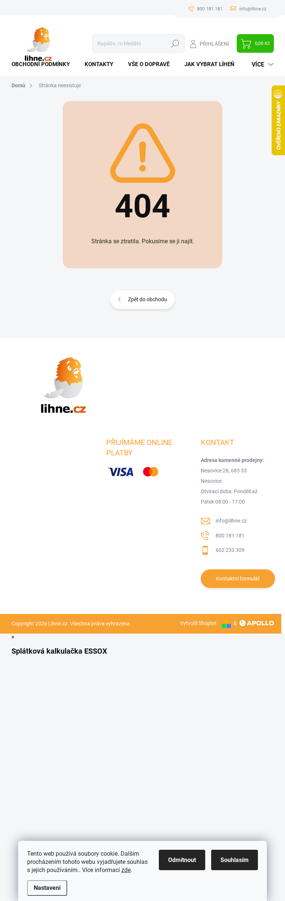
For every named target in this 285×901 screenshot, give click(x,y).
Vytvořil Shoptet (198, 623)
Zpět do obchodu (147, 299)
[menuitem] (43, 64)
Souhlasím (234, 859)
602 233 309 (230, 550)
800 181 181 (230, 536)
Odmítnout (182, 859)
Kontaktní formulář (238, 579)
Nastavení (47, 887)
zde (126, 870)
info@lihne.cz (231, 521)
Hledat (175, 43)
